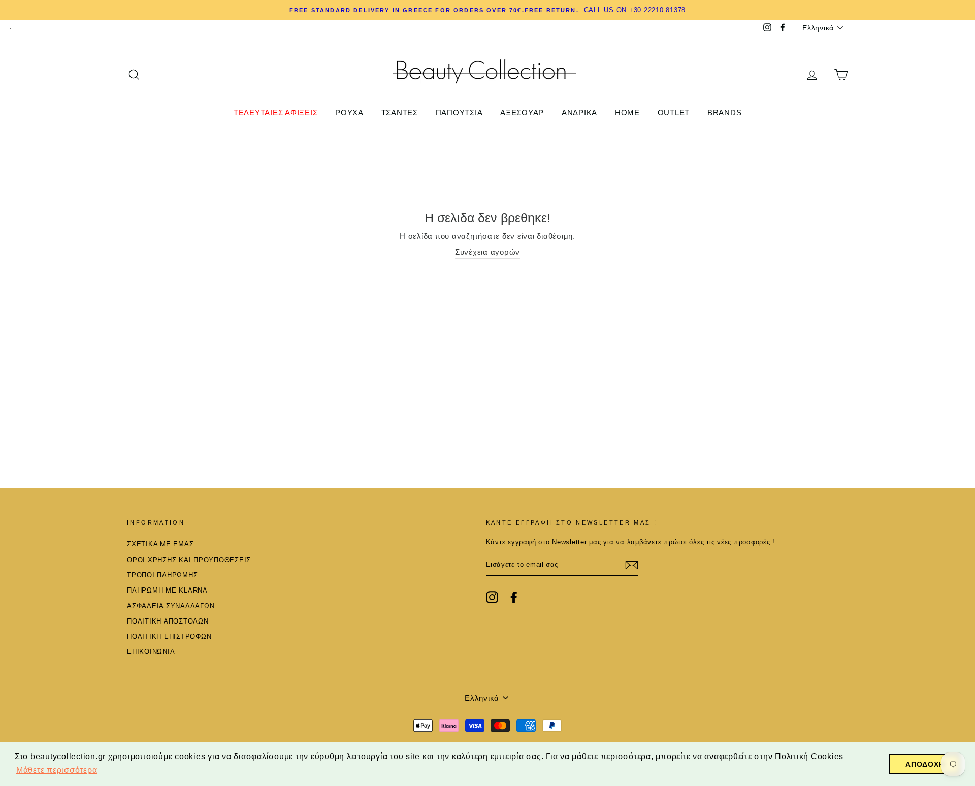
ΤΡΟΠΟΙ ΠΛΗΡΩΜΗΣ (162, 575)
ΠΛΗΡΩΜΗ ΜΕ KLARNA (167, 590)
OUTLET (674, 112)
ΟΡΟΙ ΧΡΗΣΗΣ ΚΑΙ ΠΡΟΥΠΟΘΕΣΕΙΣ (189, 560)
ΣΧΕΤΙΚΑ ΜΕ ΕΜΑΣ (160, 544)
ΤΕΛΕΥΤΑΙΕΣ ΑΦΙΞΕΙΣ (276, 112)
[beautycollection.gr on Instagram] (492, 597)
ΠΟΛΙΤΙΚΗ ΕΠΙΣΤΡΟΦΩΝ (169, 636)
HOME (627, 112)
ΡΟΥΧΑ (349, 112)
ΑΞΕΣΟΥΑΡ (522, 112)
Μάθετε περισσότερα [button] (57, 770)
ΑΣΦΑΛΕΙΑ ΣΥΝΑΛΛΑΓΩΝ (170, 606)
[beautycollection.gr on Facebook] (514, 597)
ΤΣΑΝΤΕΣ (399, 112)
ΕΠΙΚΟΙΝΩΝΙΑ (151, 652)
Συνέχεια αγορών (487, 252)
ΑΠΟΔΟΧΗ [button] (924, 764)
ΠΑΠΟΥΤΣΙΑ (459, 112)
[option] (487, 10)
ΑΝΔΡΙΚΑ (579, 112)
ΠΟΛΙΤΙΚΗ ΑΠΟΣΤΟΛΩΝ (168, 621)
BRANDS (724, 112)
